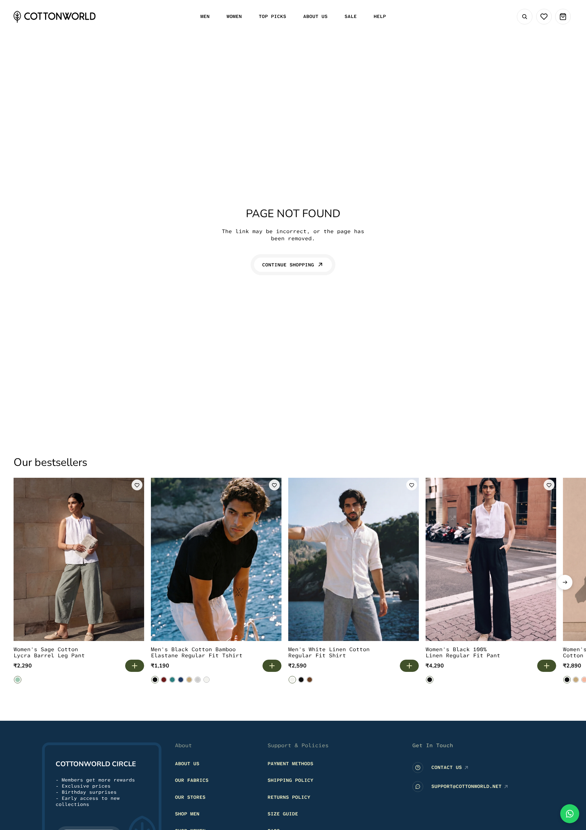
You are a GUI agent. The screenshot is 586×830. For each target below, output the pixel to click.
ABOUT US (187, 763)
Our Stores (190, 797)
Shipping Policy (290, 780)
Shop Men (187, 814)
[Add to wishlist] (137, 484)
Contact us (446, 767)
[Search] (524, 16)
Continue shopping (288, 265)
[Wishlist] (544, 16)
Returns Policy (289, 797)
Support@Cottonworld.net (466, 786)
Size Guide (283, 814)
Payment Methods (290, 763)
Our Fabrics (192, 780)
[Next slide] (565, 582)
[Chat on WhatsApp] (569, 813)
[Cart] (563, 16)
